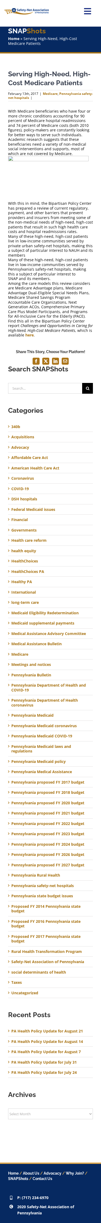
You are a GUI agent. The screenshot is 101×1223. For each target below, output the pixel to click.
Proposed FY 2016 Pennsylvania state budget (46, 923)
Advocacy (20, 447)
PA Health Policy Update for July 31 (44, 1062)
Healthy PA (21, 581)
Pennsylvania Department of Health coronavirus (44, 702)
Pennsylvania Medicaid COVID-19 (41, 736)
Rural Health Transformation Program (46, 951)
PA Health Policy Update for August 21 (47, 1031)
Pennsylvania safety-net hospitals (42, 885)
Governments (24, 530)
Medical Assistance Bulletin (36, 643)
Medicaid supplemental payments (42, 623)
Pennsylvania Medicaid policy (38, 761)
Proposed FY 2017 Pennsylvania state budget (46, 939)
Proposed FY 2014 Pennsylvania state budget (46, 908)
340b (15, 426)
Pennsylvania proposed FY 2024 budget (47, 844)
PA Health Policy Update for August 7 (46, 1051)
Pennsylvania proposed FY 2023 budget (47, 833)
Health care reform (29, 540)
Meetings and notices (31, 664)
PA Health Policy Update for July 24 (44, 1072)
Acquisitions (22, 437)
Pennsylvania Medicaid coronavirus (44, 725)
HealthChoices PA (27, 571)
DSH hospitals (24, 499)
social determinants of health (38, 972)
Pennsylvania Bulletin (31, 675)
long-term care (25, 602)
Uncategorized (24, 993)
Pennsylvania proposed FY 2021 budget (47, 813)
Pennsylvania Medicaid (32, 715)
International (23, 592)
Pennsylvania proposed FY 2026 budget (47, 854)
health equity (23, 550)
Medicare (50, 93)
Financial (19, 519)
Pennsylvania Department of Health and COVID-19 (48, 687)
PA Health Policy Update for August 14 (47, 1041)
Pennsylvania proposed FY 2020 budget (47, 803)
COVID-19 (20, 488)
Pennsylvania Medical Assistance (41, 771)
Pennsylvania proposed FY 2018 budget (47, 792)
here (29, 335)
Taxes (16, 982)
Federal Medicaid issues (33, 509)
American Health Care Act (35, 468)
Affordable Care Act (29, 457)
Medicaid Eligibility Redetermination (45, 613)
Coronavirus (22, 478)
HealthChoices (24, 561)
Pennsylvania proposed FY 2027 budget (47, 865)
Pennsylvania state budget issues (42, 896)
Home (13, 38)
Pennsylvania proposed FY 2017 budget (47, 782)
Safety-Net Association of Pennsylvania (47, 961)
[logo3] (26, 9)
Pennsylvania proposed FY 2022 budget (47, 823)
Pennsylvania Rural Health (35, 875)
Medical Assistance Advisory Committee (48, 633)
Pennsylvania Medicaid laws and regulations (41, 749)
